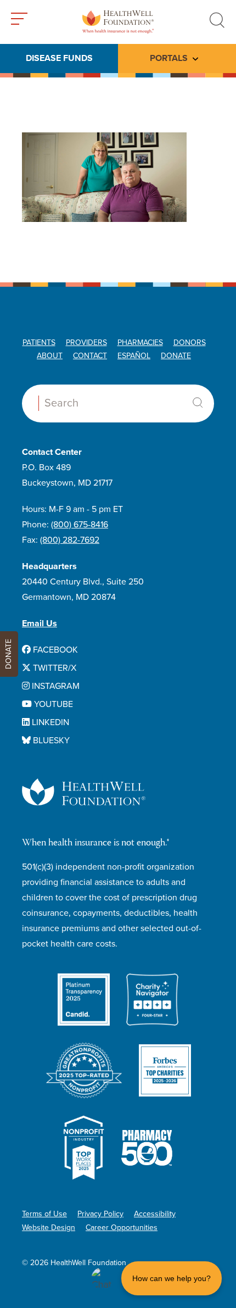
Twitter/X (53, 668)
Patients (39, 342)
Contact (90, 355)
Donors (189, 342)
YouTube (52, 704)
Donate (176, 355)
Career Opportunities (122, 1227)
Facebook (54, 649)
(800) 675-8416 (79, 524)
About (50, 355)
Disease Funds (59, 58)
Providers (86, 342)
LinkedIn (49, 722)
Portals (169, 58)
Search (197, 402)
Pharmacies (140, 342)
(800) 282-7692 (69, 540)
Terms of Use (44, 1213)
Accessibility (155, 1213)
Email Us (39, 623)
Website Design (48, 1227)
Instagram (55, 686)
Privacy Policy (100, 1213)
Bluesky (50, 740)
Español (133, 355)
